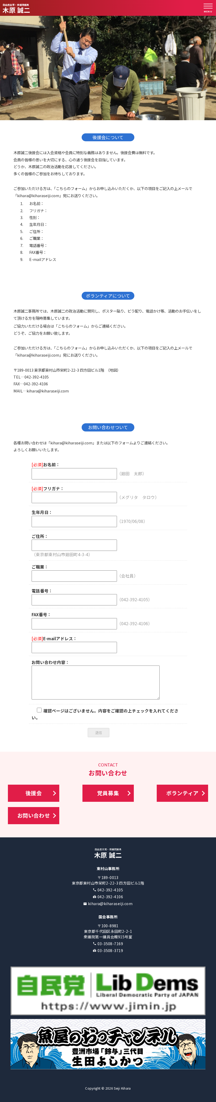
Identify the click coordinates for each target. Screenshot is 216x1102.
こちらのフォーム (70, 188)
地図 (113, 370)
